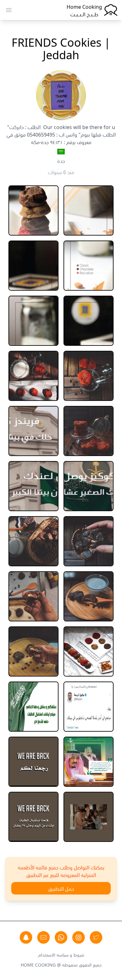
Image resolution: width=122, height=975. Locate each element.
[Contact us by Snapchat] (26, 937)
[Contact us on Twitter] (96, 937)
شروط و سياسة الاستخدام (61, 954)
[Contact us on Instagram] (78, 937)
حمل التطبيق (61, 888)
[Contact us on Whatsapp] (61, 937)
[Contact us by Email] (43, 937)
